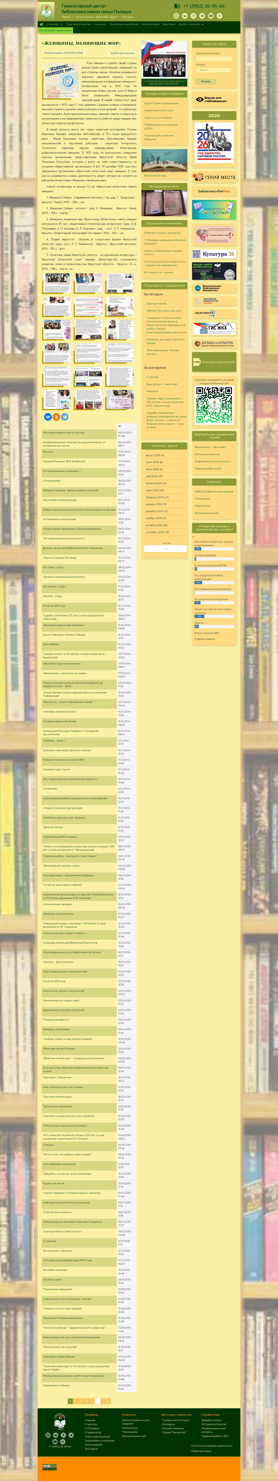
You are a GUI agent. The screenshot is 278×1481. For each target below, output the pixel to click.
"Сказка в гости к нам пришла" (62, 1308)
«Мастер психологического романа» (66, 1202)
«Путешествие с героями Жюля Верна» (68, 875)
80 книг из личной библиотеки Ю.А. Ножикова (72, 548)
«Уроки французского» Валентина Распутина (72, 952)
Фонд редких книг (207, 513)
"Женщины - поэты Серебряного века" (68, 702)
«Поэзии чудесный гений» (60, 721)
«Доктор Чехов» (53, 827)
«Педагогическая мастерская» (63, 807)
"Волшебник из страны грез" (61, 1000)
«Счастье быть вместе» (57, 1212)
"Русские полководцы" (57, 1096)
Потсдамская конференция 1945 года (67, 1260)
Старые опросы (205, 638)
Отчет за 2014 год (54, 981)
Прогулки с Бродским (57, 1077)
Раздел (200, 64)
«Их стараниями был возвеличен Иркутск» (70, 779)
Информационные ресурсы (213, 461)
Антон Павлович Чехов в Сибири (64, 634)
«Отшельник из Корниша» (59, 519)
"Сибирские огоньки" (175, 1420)
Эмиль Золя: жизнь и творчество (63, 990)
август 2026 (153, 455)
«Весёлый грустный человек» (62, 663)
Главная (41, 24)
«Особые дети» (52, 1279)
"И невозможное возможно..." (62, 471)
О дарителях (93, 1432)
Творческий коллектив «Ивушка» (159, 137)
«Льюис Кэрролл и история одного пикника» (72, 1192)
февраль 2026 (155, 497)
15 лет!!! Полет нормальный (161, 103)
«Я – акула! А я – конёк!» (164, 83)
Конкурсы (168, 1424)
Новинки (100, 24)
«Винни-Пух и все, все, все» (164, 310)
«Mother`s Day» (52, 596)
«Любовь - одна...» (54, 740)
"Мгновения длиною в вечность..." (64, 538)
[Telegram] (65, 417)
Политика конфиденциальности (211, 1445)
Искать (205, 81)
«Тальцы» (48, 1144)
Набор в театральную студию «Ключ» (163, 252)
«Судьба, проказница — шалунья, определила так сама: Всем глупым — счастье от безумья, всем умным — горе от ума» (166, 420)
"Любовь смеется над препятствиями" (67, 1038)
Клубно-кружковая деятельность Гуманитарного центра (79, 509)
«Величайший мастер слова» (61, 865)
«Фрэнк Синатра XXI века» (60, 557)
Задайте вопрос (211, 1420)
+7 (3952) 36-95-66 (204, 6)
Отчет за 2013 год (54, 605)
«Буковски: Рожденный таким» (62, 1318)
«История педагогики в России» (64, 432)
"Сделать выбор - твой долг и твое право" (70, 856)
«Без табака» (51, 644)
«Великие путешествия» (58, 913)
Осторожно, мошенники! (55, 30)
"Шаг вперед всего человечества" (65, 971)
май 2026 (151, 476)
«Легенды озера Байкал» (59, 1356)
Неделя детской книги (159, 110)
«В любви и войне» (55, 1269)
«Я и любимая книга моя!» (59, 1164)
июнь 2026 (152, 469)
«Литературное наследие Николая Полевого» (72, 1221)
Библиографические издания (214, 491)
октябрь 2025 (154, 525)
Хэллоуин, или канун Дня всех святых (67, 750)
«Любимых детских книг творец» (64, 817)
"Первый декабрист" (56, 1019)
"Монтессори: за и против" (60, 1346)
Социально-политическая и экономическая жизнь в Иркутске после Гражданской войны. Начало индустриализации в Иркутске (166, 325)
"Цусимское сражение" (58, 1106)
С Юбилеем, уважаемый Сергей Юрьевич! (164, 242)
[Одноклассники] (56, 417)
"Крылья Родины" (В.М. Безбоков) (64, 461)
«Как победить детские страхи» (63, 1087)
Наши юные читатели (158, 117)
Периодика (202, 505)
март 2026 (152, 490)
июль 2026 (152, 462)
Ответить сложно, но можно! (162, 232)
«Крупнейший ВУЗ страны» (60, 836)
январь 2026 (154, 504)
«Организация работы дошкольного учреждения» (75, 798)
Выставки (169, 24)
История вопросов (207, 454)
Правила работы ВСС (208, 468)
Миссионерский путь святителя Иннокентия (71, 1337)
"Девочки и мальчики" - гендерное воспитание (73, 1058)
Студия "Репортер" (174, 1432)
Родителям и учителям (124, 24)
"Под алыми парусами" (57, 1289)
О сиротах (49, 1241)
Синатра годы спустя (56, 769)
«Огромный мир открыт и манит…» (65, 933)
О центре (52, 24)
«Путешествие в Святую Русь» (62, 1231)
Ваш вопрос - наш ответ (162, 384)
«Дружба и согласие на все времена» (67, 1173)
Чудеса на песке (53, 1183)
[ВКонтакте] (48, 417)
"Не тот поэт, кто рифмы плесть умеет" (67, 1154)
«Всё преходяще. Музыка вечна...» (163, 352)
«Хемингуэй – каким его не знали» (65, 673)
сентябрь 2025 (155, 532)
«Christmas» (50, 788)
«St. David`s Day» (53, 567)
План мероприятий (78, 24)
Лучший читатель (173, 1428)
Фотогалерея (150, 24)
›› (166, 548)
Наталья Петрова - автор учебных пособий (70, 490)
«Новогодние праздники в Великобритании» (72, 528)
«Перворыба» (52, 480)
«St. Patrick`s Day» (54, 586)
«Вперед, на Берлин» (56, 1029)
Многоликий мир (155, 175)
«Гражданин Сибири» (56, 1385)
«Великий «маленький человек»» (64, 625)
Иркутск (48, 451)
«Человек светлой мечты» (59, 711)
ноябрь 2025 (154, 518)
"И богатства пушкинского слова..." (65, 1125)
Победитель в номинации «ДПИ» (160, 126)
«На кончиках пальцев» (58, 904)
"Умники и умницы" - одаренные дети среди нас (74, 1327)
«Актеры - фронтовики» (58, 961)
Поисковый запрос (208, 53)
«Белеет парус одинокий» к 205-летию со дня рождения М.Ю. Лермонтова (165, 402)
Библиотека (214, 191)
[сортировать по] (119, 426)
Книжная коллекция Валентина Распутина (70, 942)
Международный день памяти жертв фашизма (73, 1375)
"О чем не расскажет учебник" (62, 884)
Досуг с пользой (188, 24)
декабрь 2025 (154, 511)
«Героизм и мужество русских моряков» (69, 1116)
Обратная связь (201, 1451)
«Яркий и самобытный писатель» (64, 576)
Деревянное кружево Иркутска (63, 1010)
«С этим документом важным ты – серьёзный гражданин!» (164, 263)
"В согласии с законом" (58, 1250)
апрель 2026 (154, 483)
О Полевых (92, 1428)
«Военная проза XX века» (59, 1048)
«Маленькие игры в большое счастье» (67, 1298)
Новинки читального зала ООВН (64, 759)
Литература (202, 498)
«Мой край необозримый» (60, 499)
